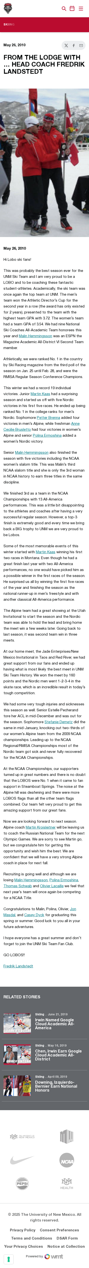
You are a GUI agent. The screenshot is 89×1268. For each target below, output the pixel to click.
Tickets (47, 9)
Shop (56, 9)
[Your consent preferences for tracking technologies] (8, 1259)
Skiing (39, 1014)
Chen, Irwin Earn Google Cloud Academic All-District (58, 1055)
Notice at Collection (66, 1246)
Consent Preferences (59, 1230)
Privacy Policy (22, 1230)
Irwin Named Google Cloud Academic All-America (54, 1024)
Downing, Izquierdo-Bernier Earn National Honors (56, 1086)
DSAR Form (67, 1238)
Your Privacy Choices (23, 1246)
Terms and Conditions (31, 1238)
